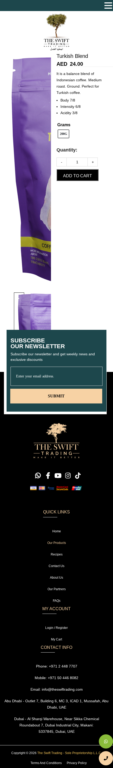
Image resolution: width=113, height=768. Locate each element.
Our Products (56, 543)
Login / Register (56, 628)
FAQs (56, 601)
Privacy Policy (77, 763)
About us (56, 577)
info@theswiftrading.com (62, 689)
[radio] (63, 134)
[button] (108, 6)
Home (56, 531)
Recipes (57, 554)
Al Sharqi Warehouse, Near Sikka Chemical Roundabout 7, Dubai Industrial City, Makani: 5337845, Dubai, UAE (59, 725)
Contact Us (56, 566)
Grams (63, 125)
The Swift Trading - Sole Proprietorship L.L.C (69, 753)
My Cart (56, 639)
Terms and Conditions (46, 763)
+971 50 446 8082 (63, 678)
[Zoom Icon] (25, 171)
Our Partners (57, 589)
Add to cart (77, 176)
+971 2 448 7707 (63, 666)
